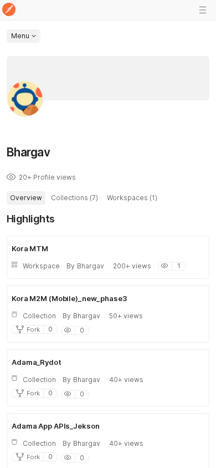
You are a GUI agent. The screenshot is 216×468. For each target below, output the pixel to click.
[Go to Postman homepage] (9, 10)
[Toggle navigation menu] (202, 10)
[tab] (26, 198)
